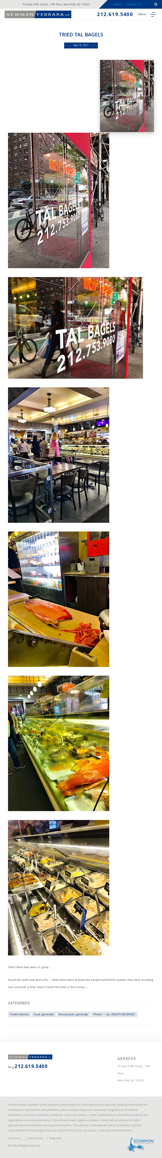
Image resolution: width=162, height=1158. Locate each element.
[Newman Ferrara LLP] (38, 14)
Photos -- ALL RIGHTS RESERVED (114, 1014)
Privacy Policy (35, 1138)
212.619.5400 (115, 15)
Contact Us (134, 4)
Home (117, 4)
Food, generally (44, 1014)
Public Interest (19, 1014)
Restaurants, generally (73, 1014)
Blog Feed (55, 1138)
